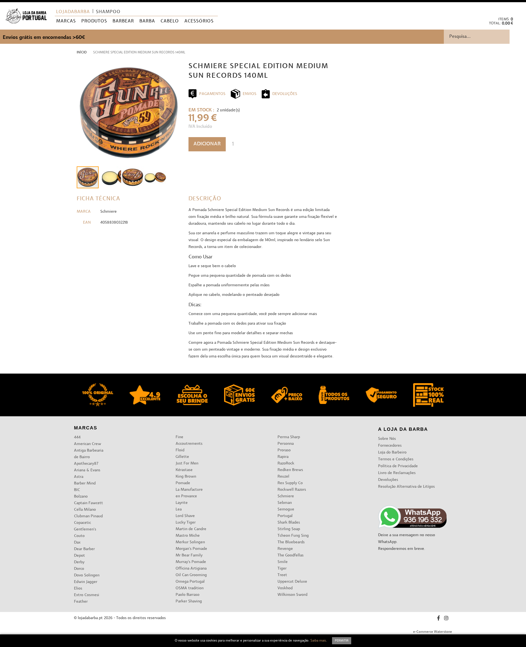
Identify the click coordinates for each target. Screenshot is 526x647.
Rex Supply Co (290, 483)
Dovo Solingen (86, 575)
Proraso (284, 450)
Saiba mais (318, 641)
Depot (79, 555)
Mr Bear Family (189, 555)
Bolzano (81, 496)
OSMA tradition (190, 588)
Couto (79, 536)
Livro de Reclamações (397, 473)
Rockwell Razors (292, 489)
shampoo (108, 12)
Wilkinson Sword (292, 594)
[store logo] (26, 16)
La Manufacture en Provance (189, 493)
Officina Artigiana (191, 568)
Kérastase (184, 470)
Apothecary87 (86, 463)
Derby (79, 562)
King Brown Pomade (186, 480)
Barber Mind (85, 483)
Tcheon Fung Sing (293, 535)
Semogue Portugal (286, 513)
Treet (282, 575)
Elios (78, 588)
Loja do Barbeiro (392, 452)
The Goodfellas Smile (291, 559)
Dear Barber (84, 549)
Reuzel (283, 476)
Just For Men (187, 463)
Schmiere (286, 496)
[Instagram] (446, 619)
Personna (286, 443)
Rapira (283, 457)
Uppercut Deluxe (292, 581)
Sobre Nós (387, 438)
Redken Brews (290, 470)
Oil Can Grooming (191, 575)
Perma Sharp (289, 437)
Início (82, 52)
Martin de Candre (191, 529)
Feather (81, 601)
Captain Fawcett (88, 503)
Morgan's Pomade (191, 548)
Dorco (79, 568)
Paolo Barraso (187, 594)
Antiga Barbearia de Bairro (88, 454)
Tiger (282, 568)
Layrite (182, 503)
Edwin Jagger (85, 582)
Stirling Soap (289, 529)
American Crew (87, 444)
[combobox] (485, 37)
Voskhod (285, 588)
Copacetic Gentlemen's (85, 526)
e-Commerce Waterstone (432, 632)
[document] (263, 640)
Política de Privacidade (398, 466)
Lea (179, 509)
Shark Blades (289, 522)
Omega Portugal (190, 581)
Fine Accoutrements (189, 440)
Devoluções (388, 480)
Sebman (285, 503)
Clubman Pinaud (88, 516)
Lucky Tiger (186, 522)
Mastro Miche (188, 535)
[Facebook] (438, 619)
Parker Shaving (189, 601)
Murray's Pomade (191, 562)
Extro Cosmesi (86, 595)
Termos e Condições (395, 459)
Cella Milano (85, 509)
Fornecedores (390, 445)
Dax (77, 542)
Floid (180, 450)
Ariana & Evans (87, 470)
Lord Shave (185, 516)
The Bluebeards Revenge (291, 545)
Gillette (182, 457)
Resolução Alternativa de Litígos (406, 486)
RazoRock (286, 463)
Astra (78, 477)
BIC (77, 490)
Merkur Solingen (190, 542)
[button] (517, 8)
